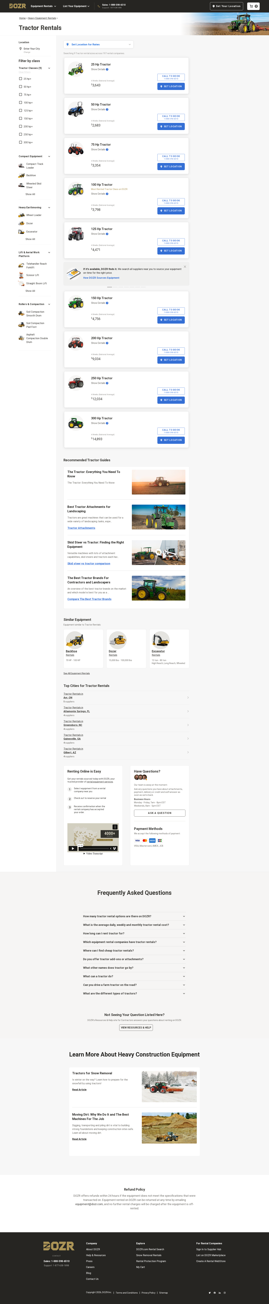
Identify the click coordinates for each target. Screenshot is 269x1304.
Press (89, 1261)
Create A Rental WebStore (211, 1261)
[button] (35, 70)
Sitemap (163, 1293)
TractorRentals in (73, 695)
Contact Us (92, 1278)
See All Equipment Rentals (77, 673)
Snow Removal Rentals (148, 1255)
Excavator (158, 653)
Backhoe (71, 653)
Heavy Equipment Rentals (42, 18)
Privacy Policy (148, 1293)
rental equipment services (100, 781)
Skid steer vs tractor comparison (88, 563)
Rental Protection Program (151, 1261)
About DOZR (93, 1249)
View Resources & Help (136, 1027)
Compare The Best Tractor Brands (89, 599)
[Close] (185, 266)
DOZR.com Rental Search (150, 1249)
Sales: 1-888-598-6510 (113, 5)
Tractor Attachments (81, 528)
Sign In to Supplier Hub (208, 1249)
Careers (90, 1267)
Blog (88, 1273)
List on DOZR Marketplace (211, 1255)
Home (22, 18)
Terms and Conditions (127, 1293)
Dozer (113, 653)
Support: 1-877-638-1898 (111, 8)
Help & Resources (96, 1255)
